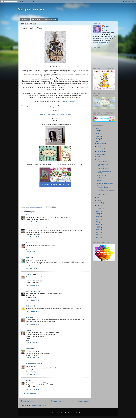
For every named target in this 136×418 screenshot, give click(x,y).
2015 (97, 224)
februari (99, 205)
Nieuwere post (27, 401)
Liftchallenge (101, 178)
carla (27, 330)
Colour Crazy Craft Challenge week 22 (103, 186)
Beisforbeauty (31, 243)
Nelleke (28, 317)
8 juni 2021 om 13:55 (32, 389)
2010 (97, 237)
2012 (97, 232)
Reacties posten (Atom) (38, 405)
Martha (28, 257)
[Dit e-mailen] (47, 207)
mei (98, 197)
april (98, 200)
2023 (97, 136)
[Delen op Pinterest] (55, 207)
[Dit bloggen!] (49, 207)
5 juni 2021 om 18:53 (32, 268)
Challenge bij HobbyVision (105, 183)
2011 (97, 235)
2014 (97, 227)
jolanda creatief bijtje (33, 363)
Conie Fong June (102, 194)
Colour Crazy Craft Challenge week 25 (103, 165)
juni (98, 159)
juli (98, 156)
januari (99, 208)
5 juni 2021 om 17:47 (32, 251)
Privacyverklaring (50, 19)
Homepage (25, 19)
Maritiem (99, 180)
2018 (97, 216)
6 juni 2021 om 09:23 (32, 342)
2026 (97, 128)
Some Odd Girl (101, 175)
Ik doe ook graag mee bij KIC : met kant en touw (55, 114)
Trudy (28, 215)
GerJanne (29, 306)
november (100, 146)
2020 (97, 211)
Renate (28, 380)
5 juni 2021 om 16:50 (32, 237)
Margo (106, 26)
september (100, 151)
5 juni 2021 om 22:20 (32, 311)
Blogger (81, 413)
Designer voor (36, 19)
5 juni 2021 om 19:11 (32, 285)
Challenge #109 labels (68, 101)
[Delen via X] (51, 207)
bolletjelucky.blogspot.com (35, 228)
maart (99, 203)
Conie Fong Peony (103, 168)
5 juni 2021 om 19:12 (32, 300)
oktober (99, 149)
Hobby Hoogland (31, 291)
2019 (97, 214)
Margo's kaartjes (31, 9)
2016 (97, 222)
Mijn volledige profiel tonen (101, 42)
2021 (97, 141)
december (100, 143)
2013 (97, 229)
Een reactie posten (30, 393)
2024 (97, 133)
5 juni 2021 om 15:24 (32, 222)
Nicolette (29, 348)
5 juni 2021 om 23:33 (32, 324)
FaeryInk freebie (102, 161)
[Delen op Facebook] (53, 207)
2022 (97, 139)
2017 (97, 219)
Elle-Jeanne (30, 274)
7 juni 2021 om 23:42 (32, 374)
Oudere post (83, 401)
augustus (100, 154)
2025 (97, 131)
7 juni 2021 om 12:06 (32, 357)
